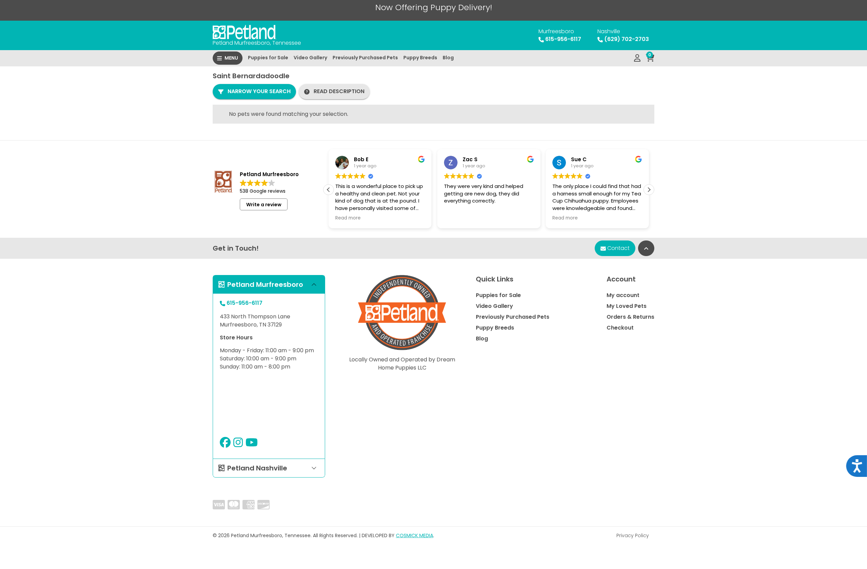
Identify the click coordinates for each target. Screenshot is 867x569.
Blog (448, 57)
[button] (649, 190)
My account (623, 295)
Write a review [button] (263, 204)
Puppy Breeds (420, 57)
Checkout (620, 328)
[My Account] (637, 58)
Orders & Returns (630, 317)
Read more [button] (348, 218)
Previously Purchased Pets (365, 57)
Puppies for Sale (268, 57)
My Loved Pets (627, 306)
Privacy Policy (632, 535)
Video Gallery (310, 57)
